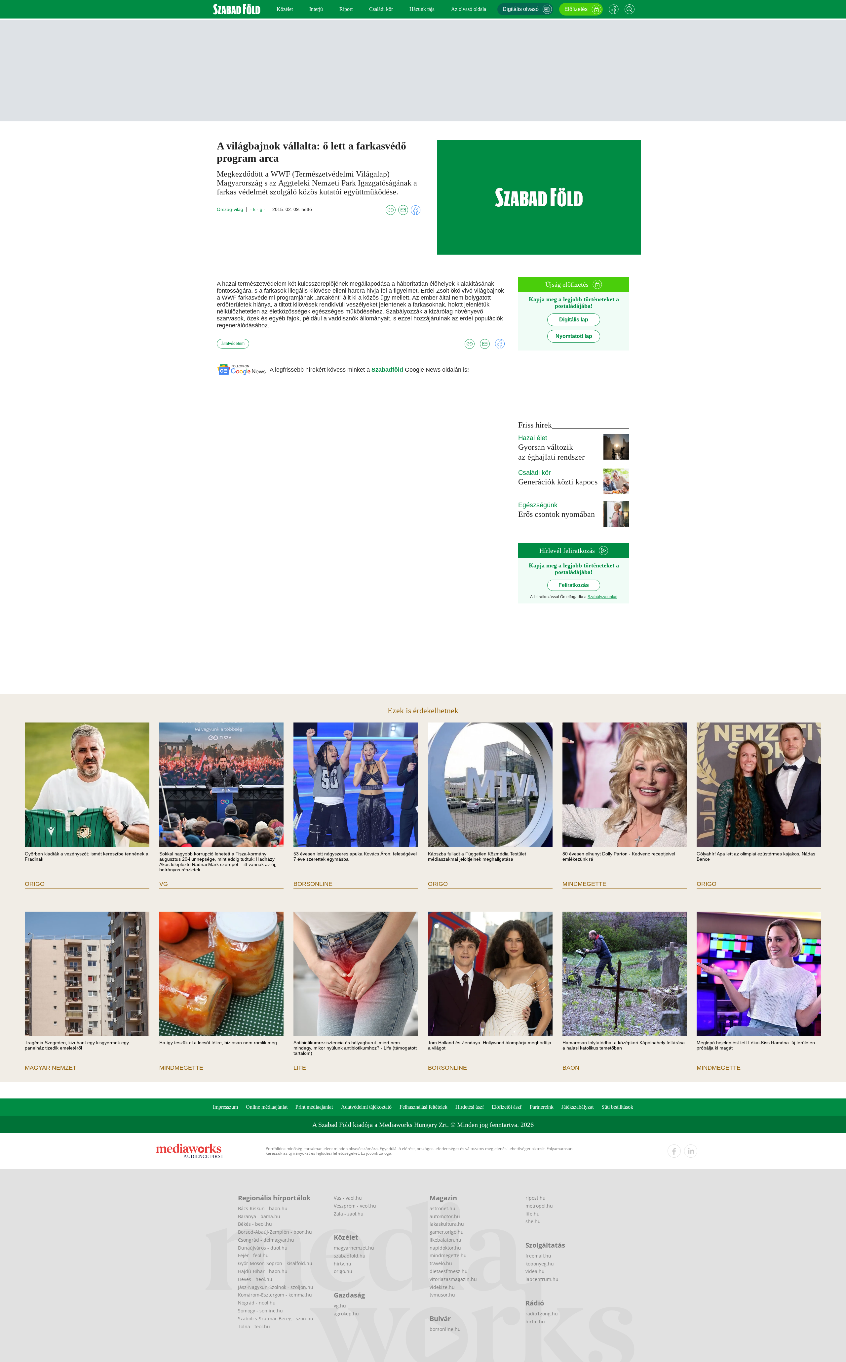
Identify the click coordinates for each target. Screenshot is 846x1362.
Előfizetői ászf (506, 1107)
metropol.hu (539, 1206)
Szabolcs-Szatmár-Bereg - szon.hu (275, 1318)
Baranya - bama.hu (259, 1216)
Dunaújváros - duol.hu (263, 1248)
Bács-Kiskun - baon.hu (263, 1208)
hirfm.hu (535, 1321)
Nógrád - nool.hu (257, 1303)
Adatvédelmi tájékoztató (366, 1107)
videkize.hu (442, 1287)
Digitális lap (573, 319)
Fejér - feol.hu (253, 1255)
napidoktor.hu (445, 1248)
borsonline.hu (445, 1329)
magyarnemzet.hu (354, 1248)
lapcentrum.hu (541, 1279)
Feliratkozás (573, 585)
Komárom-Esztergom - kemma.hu (275, 1295)
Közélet (285, 9)
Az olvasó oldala (468, 9)
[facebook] (674, 1151)
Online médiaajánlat (267, 1107)
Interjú (316, 9)
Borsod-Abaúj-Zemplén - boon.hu (275, 1232)
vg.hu (340, 1305)
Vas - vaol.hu (348, 1198)
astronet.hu (442, 1208)
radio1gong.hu (541, 1313)
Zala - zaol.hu (349, 1214)
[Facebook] (614, 9)
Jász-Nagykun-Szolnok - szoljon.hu (275, 1287)
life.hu (532, 1214)
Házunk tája (422, 9)
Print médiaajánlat (314, 1107)
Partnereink (542, 1107)
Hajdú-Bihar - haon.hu (263, 1271)
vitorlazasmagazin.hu (453, 1279)
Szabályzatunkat (602, 597)
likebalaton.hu (445, 1240)
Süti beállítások (617, 1107)
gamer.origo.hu (447, 1232)
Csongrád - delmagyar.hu (266, 1240)
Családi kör (381, 9)
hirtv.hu (342, 1263)
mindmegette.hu (448, 1255)
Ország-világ (230, 209)
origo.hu (343, 1271)
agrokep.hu (346, 1313)
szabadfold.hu (349, 1256)
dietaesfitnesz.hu (449, 1271)
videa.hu (535, 1271)
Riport (346, 9)
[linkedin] (690, 1151)
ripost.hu (535, 1198)
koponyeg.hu (539, 1263)
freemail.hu (538, 1256)
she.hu (533, 1221)
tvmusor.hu (442, 1295)
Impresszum (225, 1107)
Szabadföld (388, 369)
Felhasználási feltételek (423, 1107)
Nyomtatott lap (574, 336)
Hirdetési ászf (469, 1107)
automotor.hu (445, 1216)
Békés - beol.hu (255, 1224)
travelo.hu (441, 1263)
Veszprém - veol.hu (355, 1206)
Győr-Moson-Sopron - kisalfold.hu (275, 1263)
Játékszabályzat (577, 1107)
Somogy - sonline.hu (260, 1310)
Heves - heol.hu (255, 1279)
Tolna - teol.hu (254, 1326)
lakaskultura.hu (447, 1224)
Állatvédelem (233, 343)
